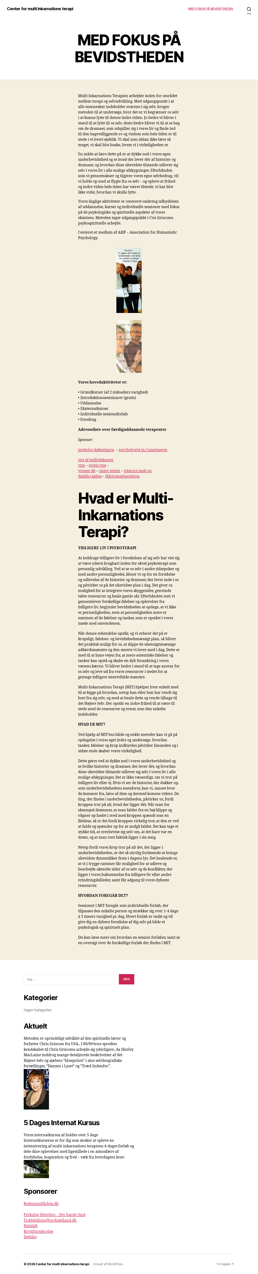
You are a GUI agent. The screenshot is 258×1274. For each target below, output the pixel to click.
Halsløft (31, 1226)
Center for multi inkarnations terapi (40, 9)
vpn (81, 465)
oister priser (109, 470)
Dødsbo (30, 1237)
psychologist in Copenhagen (143, 450)
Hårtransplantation (122, 476)
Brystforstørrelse (38, 1231)
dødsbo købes (90, 476)
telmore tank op (138, 470)
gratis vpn (97, 465)
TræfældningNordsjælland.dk (50, 1220)
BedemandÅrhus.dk (41, 1203)
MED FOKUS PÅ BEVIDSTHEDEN (210, 9)
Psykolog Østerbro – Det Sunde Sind (54, 1214)
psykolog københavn (96, 450)
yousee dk (86, 470)
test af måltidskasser (96, 460)
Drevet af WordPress (108, 1264)
